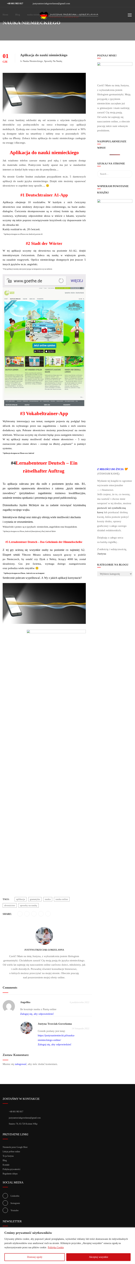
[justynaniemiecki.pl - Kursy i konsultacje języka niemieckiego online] (69, 15)
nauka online (62, 899)
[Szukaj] (128, 164)
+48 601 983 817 (14, 3)
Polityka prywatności (11, 1169)
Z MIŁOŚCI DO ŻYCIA (110, 469)
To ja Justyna (8, 1156)
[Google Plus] (41, 913)
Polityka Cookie (56, 1247)
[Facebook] (20, 913)
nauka (48, 899)
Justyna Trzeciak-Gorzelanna (44, 949)
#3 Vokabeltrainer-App (44, 413)
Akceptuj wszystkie (98, 1257)
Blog (5, 1160)
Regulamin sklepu (10, 1173)
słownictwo (9, 905)
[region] (67, 1245)
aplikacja (20, 899)
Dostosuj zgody (34, 1257)
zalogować (21, 1064)
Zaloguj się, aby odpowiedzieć (37, 1013)
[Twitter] (27, 913)
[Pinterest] (34, 913)
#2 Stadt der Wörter (44, 243)
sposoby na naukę (53, 61)
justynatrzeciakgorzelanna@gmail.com (51, 3)
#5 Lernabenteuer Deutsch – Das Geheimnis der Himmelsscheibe (44, 541)
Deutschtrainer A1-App (47, 195)
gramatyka (35, 899)
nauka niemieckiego (33, 61)
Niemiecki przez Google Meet (15, 1147)
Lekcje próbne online (11, 1151)
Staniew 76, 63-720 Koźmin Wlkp (23, 1124)
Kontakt (6, 1165)
